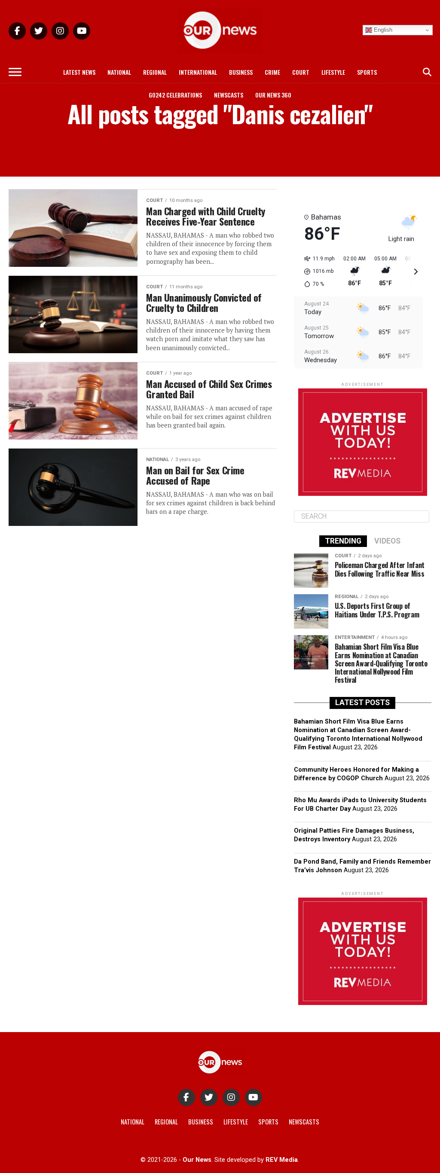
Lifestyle (333, 71)
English (382, 30)
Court (300, 71)
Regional (155, 71)
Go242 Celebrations (175, 94)
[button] (316, 271)
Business (241, 71)
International (198, 71)
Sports (367, 71)
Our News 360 (273, 94)
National (119, 71)
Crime (272, 71)
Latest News (79, 71)
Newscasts (228, 94)
